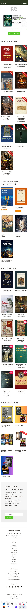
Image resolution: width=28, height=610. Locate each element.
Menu (4, 3)
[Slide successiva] (21, 28)
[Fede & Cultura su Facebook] (9, 587)
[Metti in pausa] (26, 28)
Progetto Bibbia (14, 598)
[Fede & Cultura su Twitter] (6, 587)
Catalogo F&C (14, 547)
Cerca (14, 592)
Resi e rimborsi (14, 596)
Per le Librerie (14, 563)
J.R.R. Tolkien (14, 550)
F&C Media (14, 552)
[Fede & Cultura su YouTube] (18, 587)
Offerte (14, 559)
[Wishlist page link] (2, 1)
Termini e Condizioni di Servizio (14, 594)
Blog (14, 557)
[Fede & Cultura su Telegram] (21, 587)
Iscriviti (9, 517)
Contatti (14, 554)
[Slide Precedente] (6, 28)
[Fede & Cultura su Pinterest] (12, 587)
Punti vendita (14, 565)
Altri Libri (14, 549)
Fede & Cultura (13, 602)
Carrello (25, 3)
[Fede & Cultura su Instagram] (15, 587)
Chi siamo (14, 556)
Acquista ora (14, 33)
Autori (14, 545)
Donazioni (14, 561)
